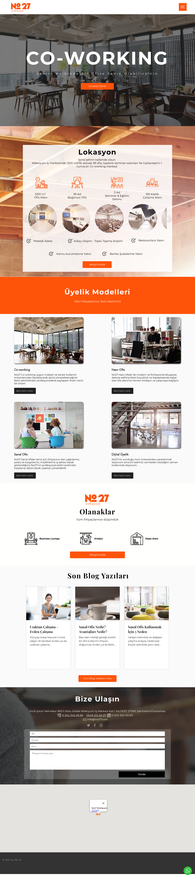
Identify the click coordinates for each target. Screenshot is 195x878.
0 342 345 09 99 (72, 715)
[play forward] (169, 218)
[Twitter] (88, 725)
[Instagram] (101, 725)
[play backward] (25, 218)
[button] (183, 7)
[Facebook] (95, 725)
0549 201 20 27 (96, 715)
